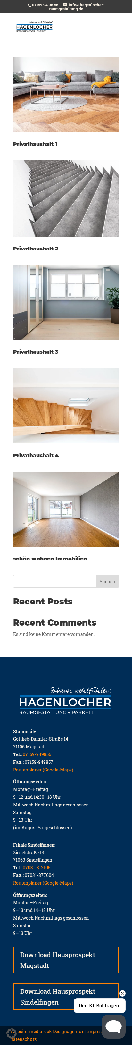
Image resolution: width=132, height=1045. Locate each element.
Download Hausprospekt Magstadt (57, 960)
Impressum (99, 1031)
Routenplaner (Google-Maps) (43, 770)
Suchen (107, 581)
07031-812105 (36, 867)
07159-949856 (37, 754)
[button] (11, 1033)
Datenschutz (23, 1039)
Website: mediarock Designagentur (47, 1031)
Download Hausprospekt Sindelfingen (57, 996)
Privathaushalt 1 (35, 144)
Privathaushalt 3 (35, 352)
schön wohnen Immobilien (50, 559)
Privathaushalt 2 (35, 249)
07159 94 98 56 (45, 4)
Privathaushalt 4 (36, 455)
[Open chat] (114, 1027)
